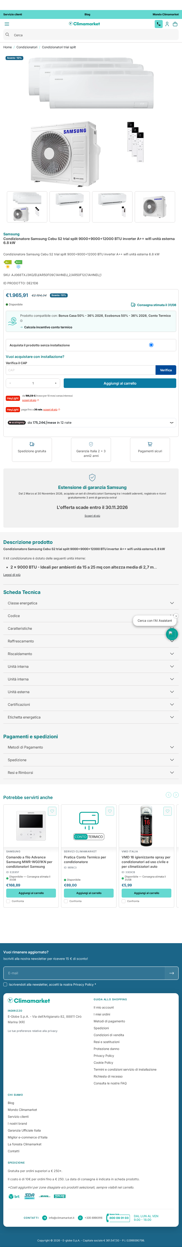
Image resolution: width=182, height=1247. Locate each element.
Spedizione (17, 760)
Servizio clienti (18, 1116)
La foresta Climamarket (25, 1144)
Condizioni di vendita (109, 1035)
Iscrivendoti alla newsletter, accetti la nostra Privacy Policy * (52, 984)
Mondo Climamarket (22, 1110)
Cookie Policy (103, 1062)
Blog (11, 1103)
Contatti (13, 1151)
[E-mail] (171, 973)
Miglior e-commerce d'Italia (27, 1137)
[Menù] (6, 24)
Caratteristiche (20, 628)
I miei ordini (102, 1014)
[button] (168, 795)
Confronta (18, 901)
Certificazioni (19, 704)
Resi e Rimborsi (20, 772)
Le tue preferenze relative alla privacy (32, 1031)
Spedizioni (101, 1028)
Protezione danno (106, 1049)
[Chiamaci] (159, 24)
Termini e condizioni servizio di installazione (125, 1069)
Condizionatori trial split (59, 47)
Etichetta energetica (24, 717)
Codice (14, 615)
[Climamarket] (84, 24)
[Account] (167, 24)
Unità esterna (19, 692)
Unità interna (18, 666)
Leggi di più (11, 575)
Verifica (166, 370)
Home (7, 47)
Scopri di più (92, 515)
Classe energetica (22, 603)
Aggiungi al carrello (120, 383)
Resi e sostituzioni (106, 1042)
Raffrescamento (21, 641)
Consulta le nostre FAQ (110, 1083)
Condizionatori (26, 47)
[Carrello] (175, 24)
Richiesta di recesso (108, 1076)
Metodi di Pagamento (25, 747)
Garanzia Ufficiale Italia (24, 1130)
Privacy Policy (104, 1055)
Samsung (11, 234)
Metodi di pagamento (109, 1021)
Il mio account (104, 1007)
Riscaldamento (20, 654)
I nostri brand (17, 1123)
